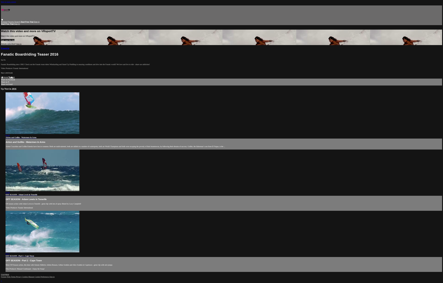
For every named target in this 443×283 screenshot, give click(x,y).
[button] (2, 19)
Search (17, 22)
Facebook (5, 77)
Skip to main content (8, 2)
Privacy (19, 277)
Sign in (37, 22)
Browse (4, 22)
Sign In (17, 24)
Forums (11, 22)
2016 (14, 89)
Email (12, 77)
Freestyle (5, 48)
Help (9, 277)
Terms (13, 277)
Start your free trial (8, 40)
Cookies (25, 277)
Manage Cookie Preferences (38, 277)
